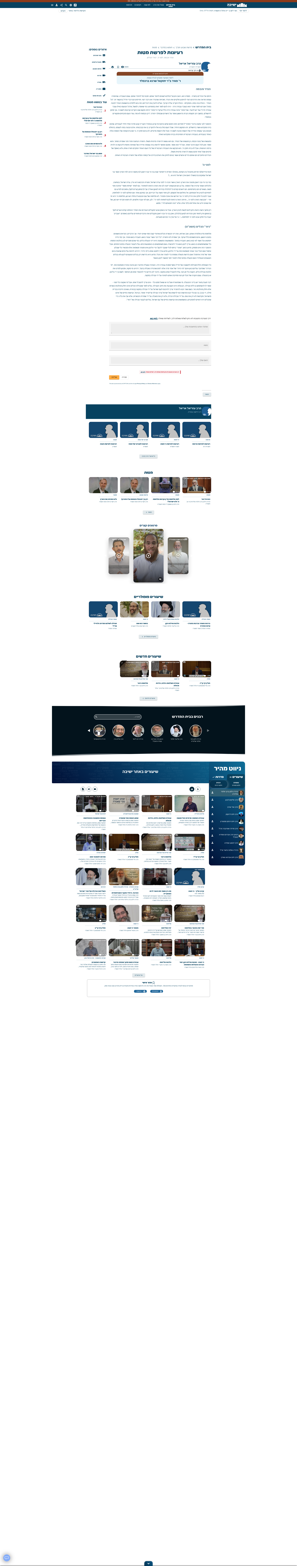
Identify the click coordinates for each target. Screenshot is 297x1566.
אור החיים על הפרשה (140, 679)
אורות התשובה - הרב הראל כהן (95, 958)
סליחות (168, 924)
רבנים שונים (200, 896)
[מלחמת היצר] (134, 675)
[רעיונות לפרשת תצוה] (103, 436)
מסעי (115, 495)
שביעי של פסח (143, 440)
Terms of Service (152, 383)
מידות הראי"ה (199, 814)
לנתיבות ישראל (100, 814)
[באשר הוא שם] (134, 615)
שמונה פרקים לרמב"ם (130, 814)
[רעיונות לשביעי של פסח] (134, 436)
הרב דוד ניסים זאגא (100, 864)
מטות (207, 394)
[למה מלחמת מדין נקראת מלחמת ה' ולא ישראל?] (165, 493)
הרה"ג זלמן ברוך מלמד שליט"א (92, 110)
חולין (208, 679)
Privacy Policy (141, 383)
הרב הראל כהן (101, 969)
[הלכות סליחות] (157, 954)
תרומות (129, 5)
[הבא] (191, 555)
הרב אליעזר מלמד (173, 626)
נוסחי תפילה (206, 619)
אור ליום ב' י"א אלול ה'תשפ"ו (225, 11)
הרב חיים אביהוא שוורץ (131, 969)
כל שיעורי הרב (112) (148, 456)
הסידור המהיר (206, 629)
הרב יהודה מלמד (133, 825)
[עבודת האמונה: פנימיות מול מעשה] (189, 812)
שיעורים (236, 777)
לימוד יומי (243, 11)
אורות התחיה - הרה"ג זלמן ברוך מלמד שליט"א (125, 888)
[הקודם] (105, 555)
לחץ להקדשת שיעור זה (160, 74)
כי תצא (145, 619)
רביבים (103, 887)
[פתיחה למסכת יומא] (91, 851)
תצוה (115, 440)
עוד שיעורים (139, 975)
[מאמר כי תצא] (124, 920)
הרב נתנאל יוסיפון (133, 931)
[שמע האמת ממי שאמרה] (124, 812)
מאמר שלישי (134, 958)
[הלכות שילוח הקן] (165, 615)
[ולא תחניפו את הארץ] (103, 491)
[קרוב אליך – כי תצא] (189, 884)
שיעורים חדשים (148, 656)
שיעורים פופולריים (148, 597)
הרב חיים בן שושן (97, 123)
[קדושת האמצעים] (91, 956)
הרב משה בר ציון (199, 825)
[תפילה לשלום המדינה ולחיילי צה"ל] (103, 617)
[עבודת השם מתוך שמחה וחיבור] (124, 956)
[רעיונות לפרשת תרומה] (196, 436)
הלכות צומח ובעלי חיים (171, 619)
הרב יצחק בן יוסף (166, 900)
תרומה (208, 440)
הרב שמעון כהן (97, 156)
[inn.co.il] (75, 5)
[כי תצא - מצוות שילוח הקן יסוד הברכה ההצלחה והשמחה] (189, 955)
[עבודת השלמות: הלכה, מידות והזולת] (165, 678)
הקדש (63, 11)
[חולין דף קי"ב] (91, 920)
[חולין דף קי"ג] (196, 675)
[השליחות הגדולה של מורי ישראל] (91, 885)
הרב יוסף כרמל (97, 137)
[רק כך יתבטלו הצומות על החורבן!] (93, 135)
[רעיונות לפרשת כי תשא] (165, 436)
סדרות (218, 777)
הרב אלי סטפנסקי (204, 686)
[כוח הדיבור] (196, 492)
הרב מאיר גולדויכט (198, 967)
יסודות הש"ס (101, 853)
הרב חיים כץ (144, 686)
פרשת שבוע (144, 495)
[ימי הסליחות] (157, 922)
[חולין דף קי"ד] (189, 849)
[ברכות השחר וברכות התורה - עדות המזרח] (196, 617)
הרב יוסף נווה (144, 626)
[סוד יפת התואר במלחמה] (189, 922)
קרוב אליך (200, 887)
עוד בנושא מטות (97, 102)
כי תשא (176, 440)
